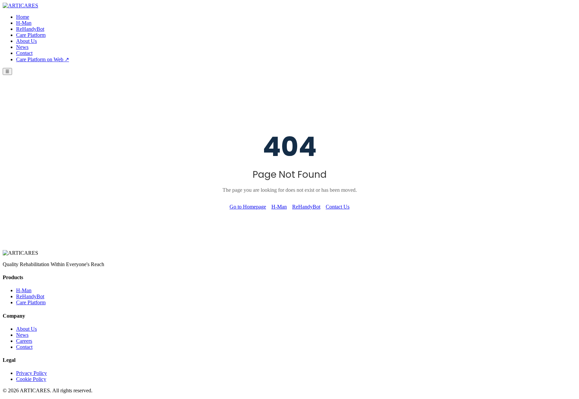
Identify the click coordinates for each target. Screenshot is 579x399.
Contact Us (337, 207)
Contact (24, 53)
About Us (26, 41)
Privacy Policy (31, 373)
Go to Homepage (248, 207)
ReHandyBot (30, 29)
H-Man (23, 23)
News (22, 47)
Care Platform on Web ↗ (42, 59)
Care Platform (31, 35)
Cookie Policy (31, 379)
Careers (24, 341)
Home (22, 17)
